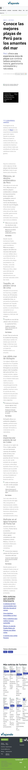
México (20, 10)
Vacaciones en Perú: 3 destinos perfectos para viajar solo (13, 681)
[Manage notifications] (25, 767)
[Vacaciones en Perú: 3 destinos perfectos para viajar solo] (12, 670)
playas (10, 652)
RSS (21, 762)
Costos (12, 705)
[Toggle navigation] (3, 8)
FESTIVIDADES (20, 705)
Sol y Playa (7, 744)
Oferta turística (3, 744)
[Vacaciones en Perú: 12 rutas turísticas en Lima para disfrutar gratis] (18, 671)
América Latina (20, 674)
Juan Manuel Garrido (9, 121)
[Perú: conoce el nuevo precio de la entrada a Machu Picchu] (12, 703)
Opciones (6, 707)
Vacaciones (14, 10)
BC (24, 699)
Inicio (5, 20)
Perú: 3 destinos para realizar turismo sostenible (10, 621)
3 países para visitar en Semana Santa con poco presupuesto (7, 719)
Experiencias (9, 746)
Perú (5, 53)
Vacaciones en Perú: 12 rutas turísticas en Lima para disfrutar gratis (19, 686)
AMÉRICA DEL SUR (8, 671)
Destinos (9, 10)
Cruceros (8, 749)
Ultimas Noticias (8, 754)
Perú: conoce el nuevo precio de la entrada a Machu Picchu (12, 717)
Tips (24, 10)
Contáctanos (19, 760)
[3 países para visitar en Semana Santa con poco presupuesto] (5, 704)
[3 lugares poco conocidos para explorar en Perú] (25, 671)
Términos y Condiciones (6, 768)
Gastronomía (9, 751)
